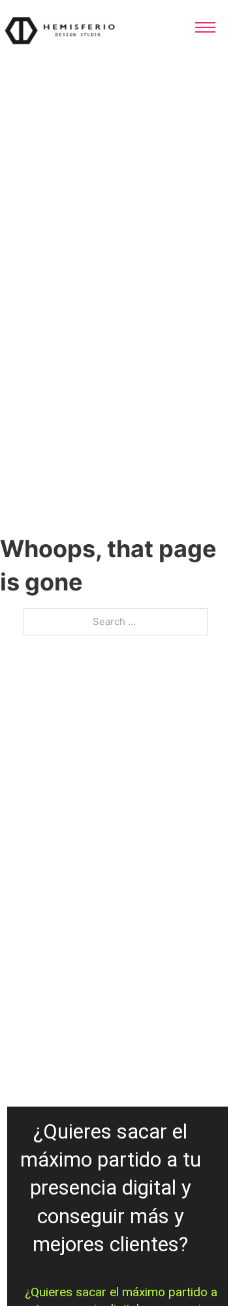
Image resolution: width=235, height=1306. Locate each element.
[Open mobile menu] (205, 27)
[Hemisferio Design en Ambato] (78, 29)
